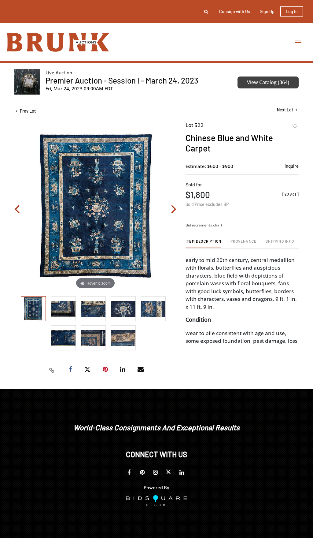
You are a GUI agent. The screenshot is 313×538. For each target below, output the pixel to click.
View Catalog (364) (268, 82)
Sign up (267, 11)
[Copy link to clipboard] (52, 369)
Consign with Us (234, 11)
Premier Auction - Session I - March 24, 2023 (122, 80)
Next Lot (285, 109)
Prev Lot (27, 111)
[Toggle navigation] (298, 42)
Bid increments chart (204, 225)
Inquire (292, 166)
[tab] (203, 243)
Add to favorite (295, 126)
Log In (292, 11)
